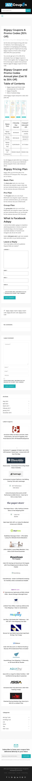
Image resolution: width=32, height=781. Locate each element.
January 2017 (6, 410)
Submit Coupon (12, 772)
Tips (4, 726)
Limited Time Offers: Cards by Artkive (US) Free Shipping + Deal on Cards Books (16, 607)
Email (5, 277)
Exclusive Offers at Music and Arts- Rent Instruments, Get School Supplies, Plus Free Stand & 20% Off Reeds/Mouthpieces (16, 436)
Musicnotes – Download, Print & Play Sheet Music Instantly (16, 466)
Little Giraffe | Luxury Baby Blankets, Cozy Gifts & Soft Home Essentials (16, 550)
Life (4, 722)
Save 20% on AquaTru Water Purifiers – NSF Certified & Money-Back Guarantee (16, 675)
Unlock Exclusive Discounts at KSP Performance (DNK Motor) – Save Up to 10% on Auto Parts (16, 495)
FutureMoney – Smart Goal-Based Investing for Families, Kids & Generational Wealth (16, 579)
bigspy (7, 310)
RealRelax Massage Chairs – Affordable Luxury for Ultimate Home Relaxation (16, 537)
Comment (6, 249)
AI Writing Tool (7, 719)
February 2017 (7, 408)
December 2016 (7, 412)
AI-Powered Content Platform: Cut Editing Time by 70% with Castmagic (16, 480)
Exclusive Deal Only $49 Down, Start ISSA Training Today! (16, 688)
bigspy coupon (14, 310)
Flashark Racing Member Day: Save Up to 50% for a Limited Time (16, 702)
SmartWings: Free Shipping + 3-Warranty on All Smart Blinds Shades (16, 661)
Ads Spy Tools (20, 40)
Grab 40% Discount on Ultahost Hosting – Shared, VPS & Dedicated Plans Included (16, 647)
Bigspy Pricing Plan (12, 91)
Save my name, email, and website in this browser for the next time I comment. (15, 292)
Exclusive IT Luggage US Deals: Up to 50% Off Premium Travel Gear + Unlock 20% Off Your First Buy (16, 452)
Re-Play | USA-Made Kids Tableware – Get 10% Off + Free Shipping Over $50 (16, 620)
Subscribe (26, 756)
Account (18, 772)
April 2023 (5, 403)
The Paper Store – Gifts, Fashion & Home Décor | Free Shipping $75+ (16, 509)
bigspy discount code (12, 312)
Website (6, 284)
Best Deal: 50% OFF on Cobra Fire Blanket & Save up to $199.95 (16, 523)
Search (28, 10)
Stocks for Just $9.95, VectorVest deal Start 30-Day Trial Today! (16, 634)
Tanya (26, 40)
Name (5, 270)
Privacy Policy (24, 772)
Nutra (4, 724)
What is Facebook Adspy (13, 93)
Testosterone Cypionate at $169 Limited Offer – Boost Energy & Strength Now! (16, 593)
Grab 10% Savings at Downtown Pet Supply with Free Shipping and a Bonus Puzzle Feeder (16, 565)
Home (5, 772)
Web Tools (6, 728)
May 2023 (5, 401)
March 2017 (6, 406)
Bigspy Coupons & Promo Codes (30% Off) (15, 33)
